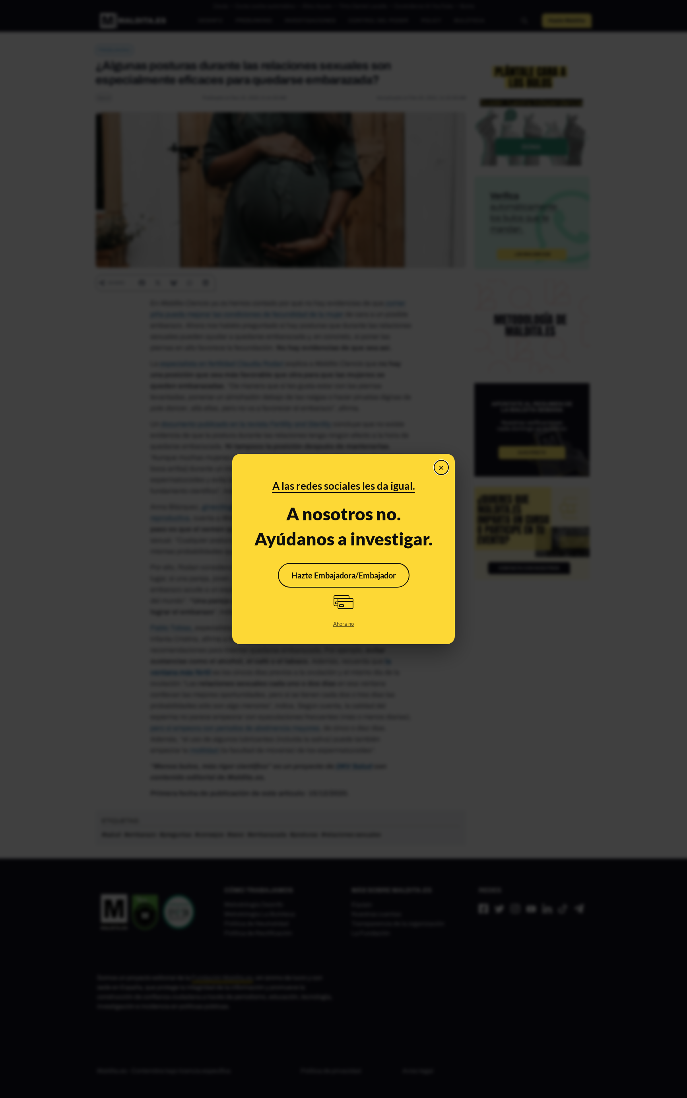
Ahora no (343, 624)
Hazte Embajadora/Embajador (343, 575)
